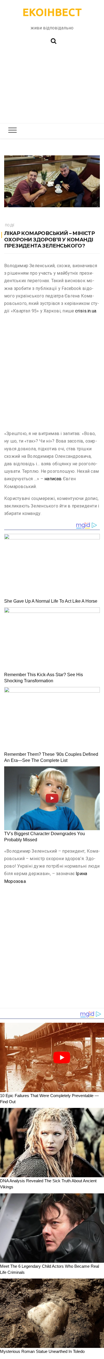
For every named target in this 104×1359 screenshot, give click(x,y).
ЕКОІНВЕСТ (52, 12)
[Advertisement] (52, 86)
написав (53, 478)
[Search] (53, 40)
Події (9, 225)
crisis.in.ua (85, 311)
